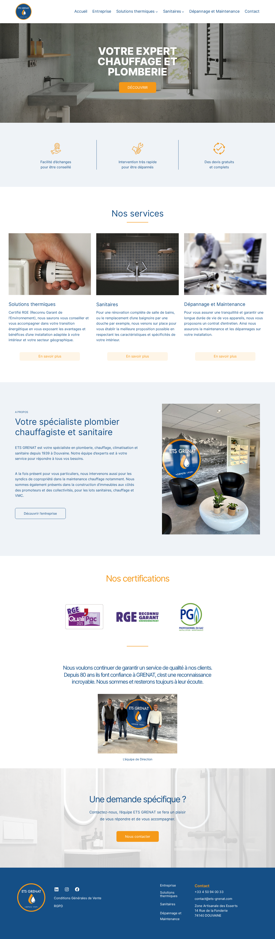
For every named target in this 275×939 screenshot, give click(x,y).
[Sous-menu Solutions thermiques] (157, 11)
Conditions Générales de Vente (77, 898)
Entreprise (168, 885)
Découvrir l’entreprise (40, 513)
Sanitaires (167, 904)
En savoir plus (49, 356)
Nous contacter (137, 836)
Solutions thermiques (168, 894)
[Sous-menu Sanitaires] (183, 11)
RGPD (58, 906)
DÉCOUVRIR (138, 87)
